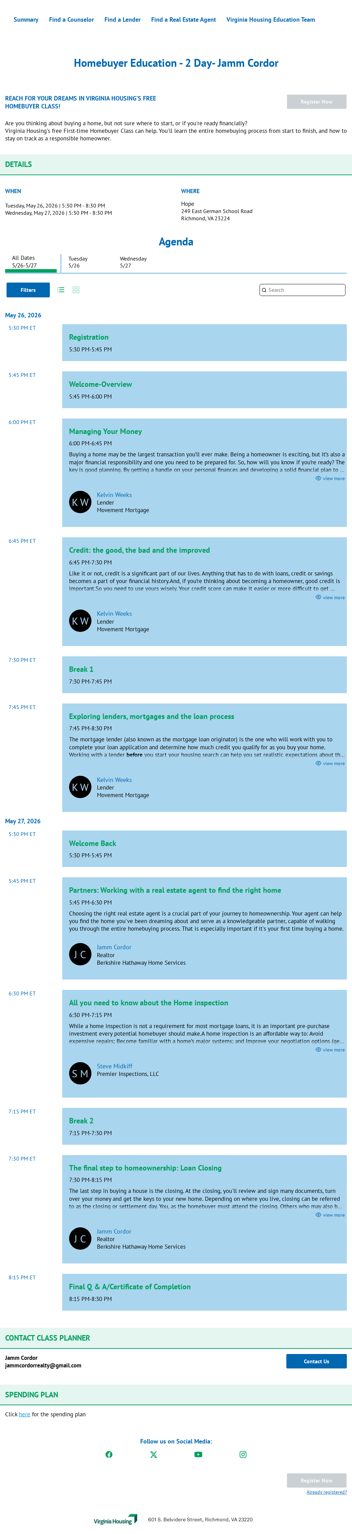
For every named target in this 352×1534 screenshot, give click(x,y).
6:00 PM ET (22, 422)
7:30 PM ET (22, 659)
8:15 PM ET (22, 1277)
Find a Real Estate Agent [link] (183, 19)
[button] (59, 290)
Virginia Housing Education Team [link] (271, 19)
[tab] (31, 261)
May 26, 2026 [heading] (23, 315)
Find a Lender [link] (122, 19)
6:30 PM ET (22, 993)
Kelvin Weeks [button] (114, 495)
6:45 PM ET (22, 540)
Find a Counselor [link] (71, 19)
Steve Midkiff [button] (114, 1066)
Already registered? (327, 1492)
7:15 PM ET (22, 1111)
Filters (28, 289)
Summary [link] (26, 19)
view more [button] (334, 478)
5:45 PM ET (22, 374)
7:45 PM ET (22, 706)
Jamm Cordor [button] (114, 947)
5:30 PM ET (22, 327)
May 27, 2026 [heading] (23, 821)
